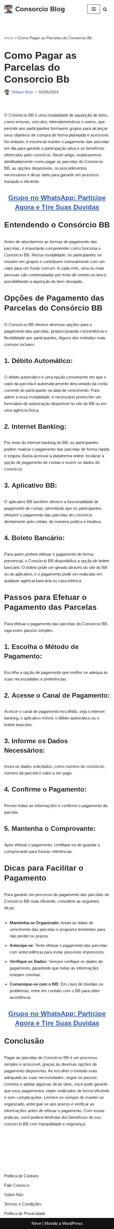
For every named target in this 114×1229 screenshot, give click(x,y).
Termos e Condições (23, 1204)
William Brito (22, 92)
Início (9, 38)
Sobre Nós (14, 1194)
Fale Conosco (16, 1185)
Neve (36, 1223)
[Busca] (105, 9)
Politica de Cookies (21, 1175)
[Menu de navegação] (93, 9)
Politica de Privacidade (24, 1213)
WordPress (72, 1223)
